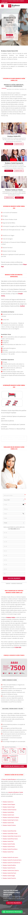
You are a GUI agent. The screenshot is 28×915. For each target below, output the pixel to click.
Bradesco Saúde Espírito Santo (10, 820)
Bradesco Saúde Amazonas (9, 810)
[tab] (4, 89)
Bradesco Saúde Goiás (8, 822)
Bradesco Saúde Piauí (8, 852)
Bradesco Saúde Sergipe (9, 875)
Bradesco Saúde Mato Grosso (10, 833)
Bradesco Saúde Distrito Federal (11, 817)
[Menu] (2, 6)
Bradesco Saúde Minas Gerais (10, 839)
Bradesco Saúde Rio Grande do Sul (11, 862)
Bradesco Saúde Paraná (9, 846)
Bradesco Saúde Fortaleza (9, 825)
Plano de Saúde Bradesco (9, 779)
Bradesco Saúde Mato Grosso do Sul (12, 836)
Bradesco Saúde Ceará (8, 815)
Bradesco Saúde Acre (8, 802)
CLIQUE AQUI (17, 647)
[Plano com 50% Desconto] (14, 5)
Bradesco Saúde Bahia (8, 812)
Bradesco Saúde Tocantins (9, 878)
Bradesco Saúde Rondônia (9, 865)
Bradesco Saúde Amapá (9, 807)
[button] (12, 911)
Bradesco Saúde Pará (8, 841)
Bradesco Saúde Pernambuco (10, 849)
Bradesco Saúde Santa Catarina (11, 870)
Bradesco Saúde (10, 617)
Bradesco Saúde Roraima (9, 868)
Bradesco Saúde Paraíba (9, 844)
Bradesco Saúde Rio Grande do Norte (12, 860)
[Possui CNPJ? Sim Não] (14, 499)
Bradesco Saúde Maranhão (9, 831)
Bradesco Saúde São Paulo (9, 873)
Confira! (22, 306)
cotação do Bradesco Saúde (15, 792)
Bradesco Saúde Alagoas (9, 804)
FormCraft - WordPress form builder (14, 583)
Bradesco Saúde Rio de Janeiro (10, 857)
